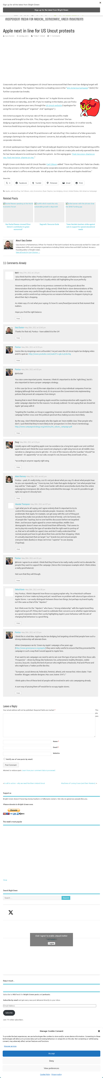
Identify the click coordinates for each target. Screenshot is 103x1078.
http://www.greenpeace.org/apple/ (31, 648)
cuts (31, 191)
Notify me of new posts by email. (19, 759)
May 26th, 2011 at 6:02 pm (31, 369)
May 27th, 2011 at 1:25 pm (30, 273)
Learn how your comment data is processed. (39, 770)
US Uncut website (54, 105)
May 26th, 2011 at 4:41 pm (37, 476)
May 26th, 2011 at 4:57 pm (41, 504)
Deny (51, 1061)
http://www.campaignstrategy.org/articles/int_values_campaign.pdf (43, 427)
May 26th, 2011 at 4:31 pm (31, 558)
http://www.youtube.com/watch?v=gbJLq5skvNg (50, 354)
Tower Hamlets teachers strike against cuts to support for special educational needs (80, 227)
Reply (18, 318)
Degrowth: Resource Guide (49, 224)
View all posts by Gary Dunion (28, 252)
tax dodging (58, 191)
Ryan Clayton (48, 191)
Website (56, 753)
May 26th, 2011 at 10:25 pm (32, 347)
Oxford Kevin (19, 589)
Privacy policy (57, 1074)
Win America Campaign (77, 88)
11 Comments (55, 36)
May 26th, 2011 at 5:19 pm (30, 442)
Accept (51, 1053)
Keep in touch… (9, 981)
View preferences (51, 1068)
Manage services (10, 1046)
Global (42, 36)
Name (56, 741)
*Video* (36, 36)
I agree (51, 943)
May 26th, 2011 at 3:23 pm (31, 632)
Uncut (65, 191)
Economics (38, 191)
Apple (7, 191)
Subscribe (9, 1013)
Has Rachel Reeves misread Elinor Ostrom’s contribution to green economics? (18, 227)
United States (74, 191)
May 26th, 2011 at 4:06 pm (35, 589)
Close (5, 880)
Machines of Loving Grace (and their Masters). (78, 783)
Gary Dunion (9, 36)
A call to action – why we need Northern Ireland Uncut (24, 783)
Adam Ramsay (20, 476)
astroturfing (15, 191)
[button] (99, 1031)
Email (56, 747)
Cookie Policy (45, 1074)
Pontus (18, 347)
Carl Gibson (52, 164)
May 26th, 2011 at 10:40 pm (35, 327)
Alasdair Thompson (22, 504)
